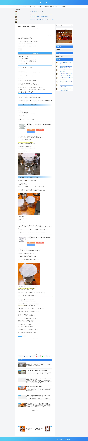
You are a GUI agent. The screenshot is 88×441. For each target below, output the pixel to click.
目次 (34, 53)
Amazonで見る (31, 129)
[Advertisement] (35, 32)
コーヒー (25, 336)
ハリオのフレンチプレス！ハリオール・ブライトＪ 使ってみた (42, 19)
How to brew (20, 336)
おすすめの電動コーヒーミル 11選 (37, 11)
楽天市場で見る (40, 129)
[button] (72, 25)
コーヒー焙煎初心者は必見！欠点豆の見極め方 (39, 16)
